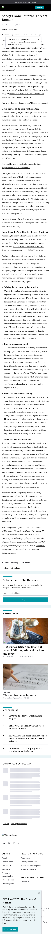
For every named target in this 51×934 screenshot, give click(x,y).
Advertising (25, 858)
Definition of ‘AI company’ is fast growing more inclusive (26, 750)
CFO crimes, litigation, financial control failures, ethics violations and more (23, 650)
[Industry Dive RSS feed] (18, 843)
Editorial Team (8, 862)
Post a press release (19, 823)
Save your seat (10, 929)
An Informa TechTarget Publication (25, 2)
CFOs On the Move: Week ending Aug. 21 (26, 717)
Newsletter (6, 869)
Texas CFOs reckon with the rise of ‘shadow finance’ (27, 727)
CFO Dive (25, 881)
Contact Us (6, 865)
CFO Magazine (8, 883)
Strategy (16, 568)
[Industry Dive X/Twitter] (13, 843)
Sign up (39, 7)
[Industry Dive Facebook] (8, 843)
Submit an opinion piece (31, 865)
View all (6, 823)
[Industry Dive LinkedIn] (3, 843)
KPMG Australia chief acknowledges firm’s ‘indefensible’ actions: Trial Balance (28, 738)
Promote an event (28, 869)
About (4, 858)
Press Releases (8, 880)
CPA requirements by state (19, 695)
